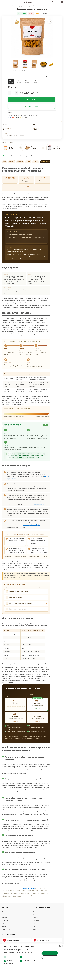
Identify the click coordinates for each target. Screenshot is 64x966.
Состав (28, 161)
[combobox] (60, 946)
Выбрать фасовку (45, 161)
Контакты (5, 920)
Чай (34, 926)
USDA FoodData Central (29, 888)
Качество (11, 161)
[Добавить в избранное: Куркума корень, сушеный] (50, 21)
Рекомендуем (24, 156)
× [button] (62, 946)
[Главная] (3, 6)
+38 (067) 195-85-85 (43, 940)
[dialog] (32, 955)
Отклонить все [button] (49, 957)
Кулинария (20, 161)
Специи (35, 917)
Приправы (36, 920)
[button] (39, 92)
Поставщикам (6, 929)
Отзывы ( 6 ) (14, 156)
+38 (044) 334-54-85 (13, 940)
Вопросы (35, 161)
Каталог (4, 917)
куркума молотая (39, 504)
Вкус (5, 161)
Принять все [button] (50, 953)
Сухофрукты (36, 915)
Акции (4, 926)
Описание (6, 156)
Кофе (34, 929)
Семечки (35, 923)
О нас (3, 912)
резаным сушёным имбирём (31, 525)
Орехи (35, 912)
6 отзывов (44, 13)
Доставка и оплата (36, 156)
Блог (3, 923)
